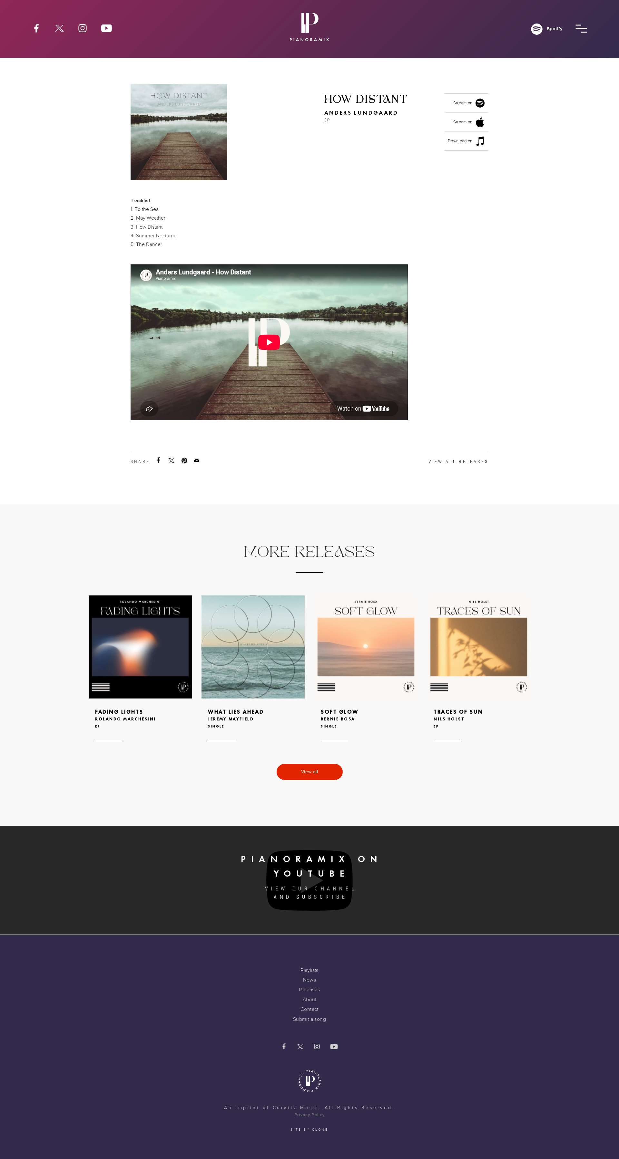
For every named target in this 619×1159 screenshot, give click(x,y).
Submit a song (309, 1019)
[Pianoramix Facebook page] (36, 28)
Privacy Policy (309, 1114)
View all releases (458, 461)
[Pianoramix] (309, 29)
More (140, 678)
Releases (309, 989)
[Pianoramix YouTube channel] (106, 28)
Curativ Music (296, 1107)
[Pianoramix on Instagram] (82, 28)
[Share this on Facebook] (158, 460)
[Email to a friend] (197, 460)
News (309, 980)
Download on (460, 141)
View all (309, 771)
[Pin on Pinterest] (185, 460)
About (310, 999)
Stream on (463, 103)
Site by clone (310, 1130)
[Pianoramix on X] (59, 28)
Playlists (309, 970)
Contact (309, 1009)
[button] (581, 29)
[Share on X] (172, 460)
